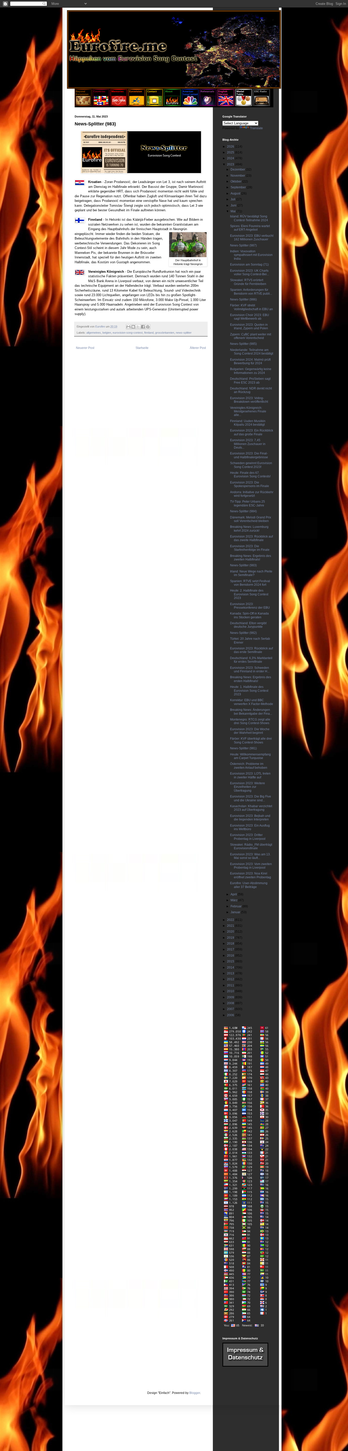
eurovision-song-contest (128, 332)
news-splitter (184, 332)
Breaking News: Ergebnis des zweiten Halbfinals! (250, 557)
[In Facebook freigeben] (142, 326)
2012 (231, 979)
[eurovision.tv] (136, 105)
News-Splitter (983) (243, 565)
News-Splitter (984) (243, 511)
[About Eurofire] (172, 105)
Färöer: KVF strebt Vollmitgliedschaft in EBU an (251, 307)
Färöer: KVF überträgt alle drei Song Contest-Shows (251, 740)
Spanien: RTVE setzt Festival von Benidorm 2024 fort (250, 582)
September (239, 187)
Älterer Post (198, 348)
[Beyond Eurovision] (83, 105)
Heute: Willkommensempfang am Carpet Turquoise (250, 756)
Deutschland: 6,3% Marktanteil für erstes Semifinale (251, 659)
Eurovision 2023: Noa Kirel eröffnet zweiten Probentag (250, 875)
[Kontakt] (154, 105)
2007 (231, 1009)
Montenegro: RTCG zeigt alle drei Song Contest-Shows (250, 721)
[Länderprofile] (101, 105)
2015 (231, 961)
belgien (106, 332)
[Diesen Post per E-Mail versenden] (128, 326)
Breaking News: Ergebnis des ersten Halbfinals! (250, 679)
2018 (231, 943)
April (234, 894)
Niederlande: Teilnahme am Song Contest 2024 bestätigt (251, 351)
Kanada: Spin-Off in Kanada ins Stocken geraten (249, 615)
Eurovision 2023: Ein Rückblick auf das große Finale (251, 432)
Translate (256, 128)
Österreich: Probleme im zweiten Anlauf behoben (248, 765)
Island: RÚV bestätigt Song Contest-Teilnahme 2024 (249, 218)
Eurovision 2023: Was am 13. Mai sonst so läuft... (250, 856)
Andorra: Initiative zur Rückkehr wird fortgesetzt (251, 494)
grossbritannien (164, 332)
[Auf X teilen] (138, 326)
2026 (231, 146)
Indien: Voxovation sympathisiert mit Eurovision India (251, 255)
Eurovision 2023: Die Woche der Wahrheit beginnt (250, 731)
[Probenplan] (208, 105)
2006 (231, 1015)
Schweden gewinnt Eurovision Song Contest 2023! (251, 464)
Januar (236, 912)
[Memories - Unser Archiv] (118, 105)
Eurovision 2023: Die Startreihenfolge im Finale (250, 548)
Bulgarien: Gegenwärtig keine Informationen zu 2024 (250, 370)
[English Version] (225, 105)
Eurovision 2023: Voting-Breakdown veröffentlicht (249, 399)
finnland (149, 332)
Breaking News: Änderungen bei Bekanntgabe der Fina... (251, 711)
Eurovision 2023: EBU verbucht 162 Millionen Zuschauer (251, 237)
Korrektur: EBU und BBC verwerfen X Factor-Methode (251, 701)
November (238, 175)
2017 (231, 949)
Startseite (142, 348)
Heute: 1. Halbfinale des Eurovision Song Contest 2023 (249, 690)
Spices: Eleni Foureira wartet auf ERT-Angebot (250, 227)
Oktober (236, 181)
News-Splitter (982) (243, 633)
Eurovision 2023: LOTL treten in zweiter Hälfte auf (250, 775)
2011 (231, 985)
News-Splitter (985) (243, 344)
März (234, 900)
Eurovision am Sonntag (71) (249, 264)
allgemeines (93, 332)
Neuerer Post (85, 348)
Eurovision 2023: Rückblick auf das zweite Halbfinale (251, 538)
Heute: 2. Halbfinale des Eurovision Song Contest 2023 (249, 594)
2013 (231, 973)
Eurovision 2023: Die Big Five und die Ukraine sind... (250, 798)
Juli (233, 199)
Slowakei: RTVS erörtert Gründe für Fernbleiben (248, 281)
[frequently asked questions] (245, 1365)
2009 (231, 997)
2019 (231, 937)
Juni (234, 205)
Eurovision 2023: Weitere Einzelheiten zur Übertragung (247, 786)
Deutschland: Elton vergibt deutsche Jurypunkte (248, 625)
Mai (233, 211)
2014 (231, 967)
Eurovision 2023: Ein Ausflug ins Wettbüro (250, 827)
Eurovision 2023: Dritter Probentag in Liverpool (247, 836)
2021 (231, 925)
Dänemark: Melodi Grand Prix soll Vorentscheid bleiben (250, 519)
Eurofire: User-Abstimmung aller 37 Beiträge (248, 884)
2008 (231, 1003)
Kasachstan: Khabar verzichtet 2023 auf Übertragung (251, 808)
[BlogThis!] (133, 326)
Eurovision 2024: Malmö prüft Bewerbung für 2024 (250, 361)
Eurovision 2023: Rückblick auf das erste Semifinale (251, 650)
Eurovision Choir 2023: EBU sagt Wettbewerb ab (249, 316)
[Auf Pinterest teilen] (147, 326)
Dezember (238, 169)
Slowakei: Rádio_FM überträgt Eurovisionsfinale (251, 846)
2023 (231, 164)
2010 (231, 991)
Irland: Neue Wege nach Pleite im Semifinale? (251, 573)
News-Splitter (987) (243, 245)
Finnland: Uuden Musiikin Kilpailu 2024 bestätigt (247, 422)
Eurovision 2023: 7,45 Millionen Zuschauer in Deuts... (247, 443)
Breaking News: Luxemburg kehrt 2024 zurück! (249, 528)
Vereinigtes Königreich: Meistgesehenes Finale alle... (248, 411)
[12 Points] (261, 105)
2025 (231, 152)
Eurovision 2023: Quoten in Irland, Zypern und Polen (249, 326)
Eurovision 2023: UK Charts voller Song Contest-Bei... (249, 272)
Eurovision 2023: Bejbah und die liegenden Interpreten (250, 817)
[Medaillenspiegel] (243, 105)
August (236, 193)
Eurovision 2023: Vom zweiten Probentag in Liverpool (251, 865)
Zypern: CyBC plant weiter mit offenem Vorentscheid (250, 336)
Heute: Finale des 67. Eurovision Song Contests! (250, 474)
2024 (231, 158)
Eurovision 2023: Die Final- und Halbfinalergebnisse (249, 455)
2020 (231, 931)
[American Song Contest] (190, 105)
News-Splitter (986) (243, 299)
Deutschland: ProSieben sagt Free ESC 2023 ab (250, 380)
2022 (231, 920)
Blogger (194, 1393)
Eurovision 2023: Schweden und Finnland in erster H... (250, 669)
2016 (231, 955)
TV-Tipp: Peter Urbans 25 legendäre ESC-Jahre (247, 503)
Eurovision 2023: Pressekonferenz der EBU (250, 605)
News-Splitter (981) (243, 748)
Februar (236, 906)
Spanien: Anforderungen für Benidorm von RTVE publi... (251, 291)
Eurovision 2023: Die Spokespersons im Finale (249, 484)
